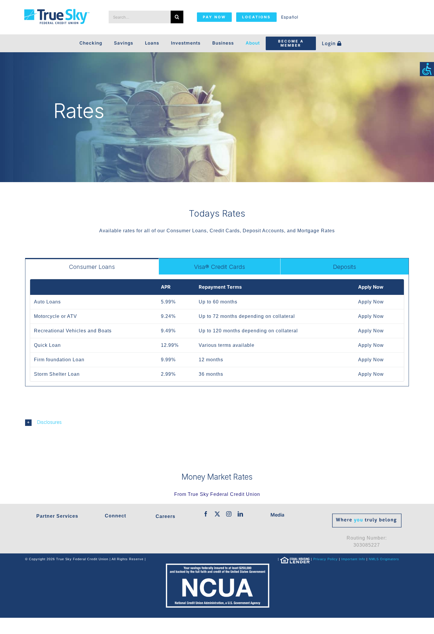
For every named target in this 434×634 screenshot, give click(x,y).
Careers (165, 516)
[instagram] (229, 514)
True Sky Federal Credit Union (224, 494)
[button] (217, 422)
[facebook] (206, 514)
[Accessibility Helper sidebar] (427, 69)
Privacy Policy (325, 559)
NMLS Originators (384, 559)
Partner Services (57, 516)
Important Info (353, 559)
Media (277, 515)
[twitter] (217, 514)
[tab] (92, 266)
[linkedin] (240, 514)
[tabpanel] (217, 330)
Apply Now (371, 301)
